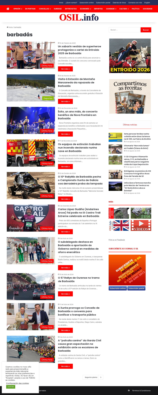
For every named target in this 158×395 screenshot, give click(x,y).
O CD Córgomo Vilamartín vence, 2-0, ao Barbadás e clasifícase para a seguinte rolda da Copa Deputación (136, 160)
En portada (30, 9)
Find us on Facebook (117, 240)
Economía (84, 9)
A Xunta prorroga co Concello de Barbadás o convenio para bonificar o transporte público (78, 311)
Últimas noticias (130, 124)
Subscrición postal (103, 3)
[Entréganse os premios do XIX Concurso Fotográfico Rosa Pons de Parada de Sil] (115, 174)
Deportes (98, 9)
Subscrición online (87, 3)
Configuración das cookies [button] (17, 383)
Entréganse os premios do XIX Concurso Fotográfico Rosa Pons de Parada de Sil (137, 173)
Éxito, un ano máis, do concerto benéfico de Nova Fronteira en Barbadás (78, 115)
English (147, 3)
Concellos (44, 9)
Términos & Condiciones (141, 391)
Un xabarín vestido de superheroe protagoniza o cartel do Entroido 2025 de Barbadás (79, 50)
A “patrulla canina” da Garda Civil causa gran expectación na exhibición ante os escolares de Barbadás (79, 346)
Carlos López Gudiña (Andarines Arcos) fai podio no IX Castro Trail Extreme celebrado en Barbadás (79, 212)
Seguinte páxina (91, 377)
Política (135, 9)
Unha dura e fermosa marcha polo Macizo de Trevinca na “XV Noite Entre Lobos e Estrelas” (137, 187)
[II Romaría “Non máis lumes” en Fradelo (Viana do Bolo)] (115, 149)
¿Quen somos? (71, 3)
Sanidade (110, 9)
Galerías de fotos (119, 3)
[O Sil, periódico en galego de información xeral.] (79, 17)
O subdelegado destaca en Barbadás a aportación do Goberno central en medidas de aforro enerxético (78, 247)
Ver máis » (65, 69)
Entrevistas (71, 9)
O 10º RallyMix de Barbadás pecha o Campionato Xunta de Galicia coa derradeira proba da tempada (80, 180)
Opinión (16, 9)
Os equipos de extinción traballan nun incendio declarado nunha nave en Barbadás (79, 147)
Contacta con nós (135, 3)
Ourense (58, 9)
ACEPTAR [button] (11, 387)
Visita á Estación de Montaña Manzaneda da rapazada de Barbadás (76, 82)
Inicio (61, 3)
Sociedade (147, 9)
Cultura (123, 9)
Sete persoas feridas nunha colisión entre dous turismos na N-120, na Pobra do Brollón (137, 136)
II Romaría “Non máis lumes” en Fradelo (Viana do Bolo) (136, 146)
